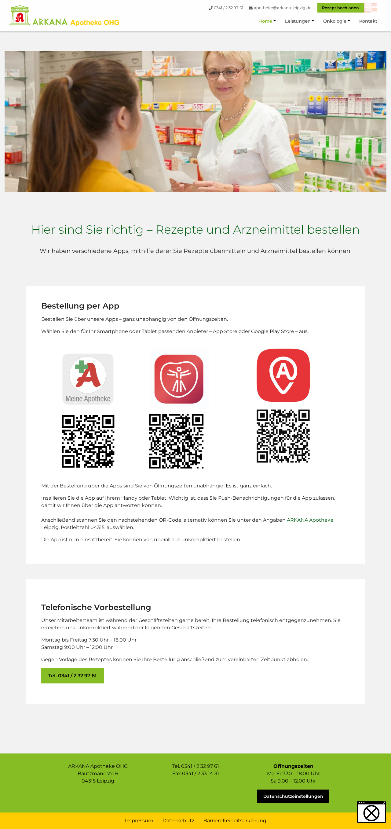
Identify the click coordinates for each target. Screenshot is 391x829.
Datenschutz (178, 820)
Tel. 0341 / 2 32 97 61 (72, 676)
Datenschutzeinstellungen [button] (293, 796)
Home (265, 21)
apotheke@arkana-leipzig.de (283, 8)
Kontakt (368, 21)
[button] (371, 812)
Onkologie (334, 21)
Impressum (139, 820)
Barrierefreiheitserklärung (234, 820)
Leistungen (298, 21)
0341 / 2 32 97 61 (228, 8)
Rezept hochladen (340, 8)
